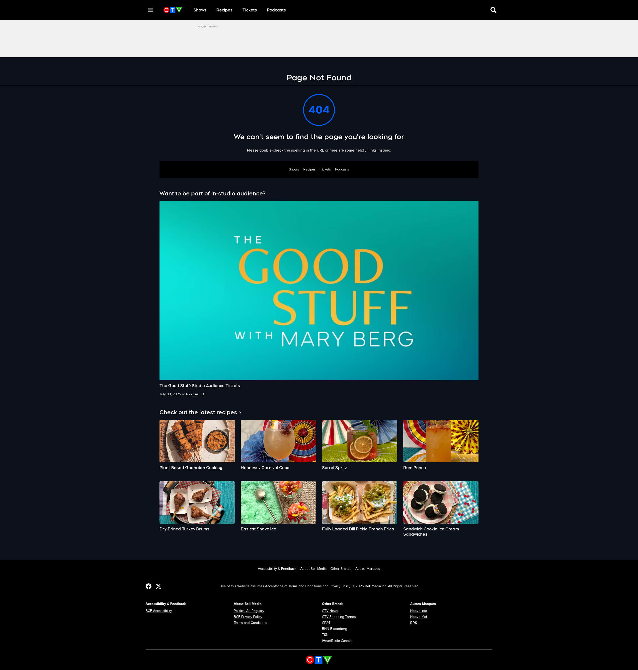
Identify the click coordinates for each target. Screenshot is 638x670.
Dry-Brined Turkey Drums (184, 529)
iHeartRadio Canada (337, 641)
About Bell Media (313, 569)
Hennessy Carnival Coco (265, 467)
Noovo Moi (418, 617)
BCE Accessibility (159, 611)
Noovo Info (418, 611)
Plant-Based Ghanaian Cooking (191, 467)
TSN (325, 635)
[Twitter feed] (158, 586)
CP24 (326, 623)
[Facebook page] (149, 586)
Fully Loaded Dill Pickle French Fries (358, 529)
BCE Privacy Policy (248, 617)
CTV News (330, 611)
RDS (413, 623)
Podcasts (276, 10)
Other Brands (340, 569)
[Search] (142, 10)
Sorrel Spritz (334, 467)
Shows (199, 10)
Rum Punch (414, 467)
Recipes (224, 10)
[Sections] (151, 10)
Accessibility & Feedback (277, 569)
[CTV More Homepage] (172, 10)
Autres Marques (367, 569)
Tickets (249, 10)
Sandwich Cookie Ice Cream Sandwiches (431, 532)
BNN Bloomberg (334, 629)
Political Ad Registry (249, 611)
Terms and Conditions (250, 623)
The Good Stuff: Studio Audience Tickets (200, 385)
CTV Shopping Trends (339, 617)
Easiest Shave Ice (258, 529)
